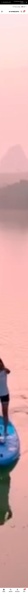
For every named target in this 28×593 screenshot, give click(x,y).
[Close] (26, 2)
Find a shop (17, 7)
